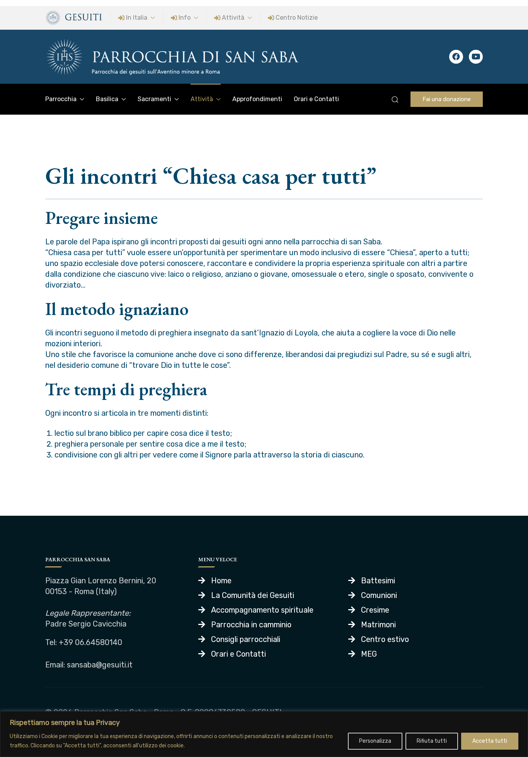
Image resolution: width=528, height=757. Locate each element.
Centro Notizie (297, 17)
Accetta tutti (489, 741)
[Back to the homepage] (172, 56)
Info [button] (185, 17)
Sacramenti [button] (154, 99)
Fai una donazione (446, 99)
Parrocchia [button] (61, 99)
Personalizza (375, 741)
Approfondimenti (257, 99)
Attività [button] (233, 17)
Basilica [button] (107, 99)
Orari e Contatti (316, 99)
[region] (264, 734)
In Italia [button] (136, 17)
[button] (395, 99)
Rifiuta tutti (432, 741)
